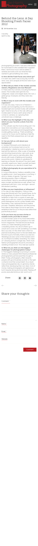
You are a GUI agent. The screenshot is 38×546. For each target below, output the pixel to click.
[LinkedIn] (25, 278)
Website (4, 339)
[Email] (30, 278)
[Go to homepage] (14, 4)
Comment (6, 301)
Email (4, 331)
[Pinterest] (20, 278)
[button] (32, 4)
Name (4, 324)
